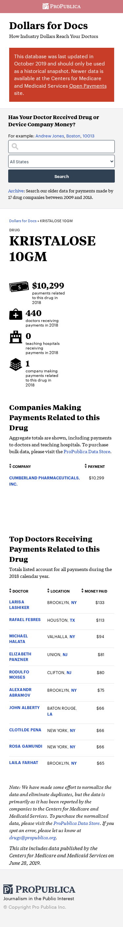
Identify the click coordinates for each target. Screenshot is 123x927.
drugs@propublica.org (32, 837)
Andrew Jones (49, 135)
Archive (16, 190)
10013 (88, 135)
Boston (73, 135)
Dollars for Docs (48, 25)
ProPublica (62, 6)
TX (72, 620)
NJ (65, 654)
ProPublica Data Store (87, 451)
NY (74, 602)
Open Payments (88, 85)
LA (49, 714)
